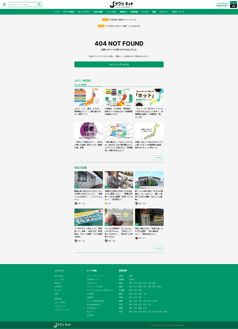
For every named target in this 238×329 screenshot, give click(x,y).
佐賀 (135, 312)
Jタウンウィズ (60, 306)
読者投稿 (134, 12)
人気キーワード (178, 12)
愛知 (140, 294)
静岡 (135, 294)
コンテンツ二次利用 (94, 286)
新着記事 (58, 299)
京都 (135, 301)
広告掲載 (90, 294)
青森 (130, 283)
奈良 (149, 301)
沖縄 (165, 312)
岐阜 (130, 294)
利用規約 (90, 297)
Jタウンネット (121, 4)
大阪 (140, 301)
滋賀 (130, 301)
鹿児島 (159, 312)
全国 (130, 276)
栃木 (135, 286)
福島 (154, 283)
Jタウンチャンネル (62, 309)
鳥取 (130, 304)
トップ (56, 12)
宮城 (140, 283)
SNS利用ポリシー (94, 308)
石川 (135, 297)
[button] (4, 4)
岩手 (135, 283)
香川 (135, 308)
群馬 (140, 286)
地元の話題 (98, 12)
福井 (140, 297)
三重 (145, 294)
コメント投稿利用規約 (95, 301)
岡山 (140, 304)
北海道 (131, 279)
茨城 (130, 286)
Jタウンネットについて (96, 276)
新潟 (130, 290)
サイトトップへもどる (119, 64)
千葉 (149, 286)
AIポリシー (91, 312)
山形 (149, 283)
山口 (149, 304)
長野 (140, 290)
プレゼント (164, 12)
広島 (145, 304)
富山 (130, 297)
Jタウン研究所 (68, 12)
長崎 (140, 312)
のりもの (145, 12)
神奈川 (159, 286)
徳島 (130, 308)
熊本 (145, 312)
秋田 (145, 283)
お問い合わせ (92, 283)
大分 (149, 312)
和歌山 (155, 301)
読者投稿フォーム (94, 279)
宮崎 (154, 312)
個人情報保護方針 (94, 304)
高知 (145, 308)
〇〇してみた (111, 12)
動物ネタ (123, 12)
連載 (154, 12)
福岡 (130, 312)
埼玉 (145, 286)
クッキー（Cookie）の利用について (101, 290)
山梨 (135, 290)
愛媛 (140, 308)
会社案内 (90, 315)
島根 (135, 304)
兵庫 (145, 301)
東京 (154, 286)
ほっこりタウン (84, 12)
